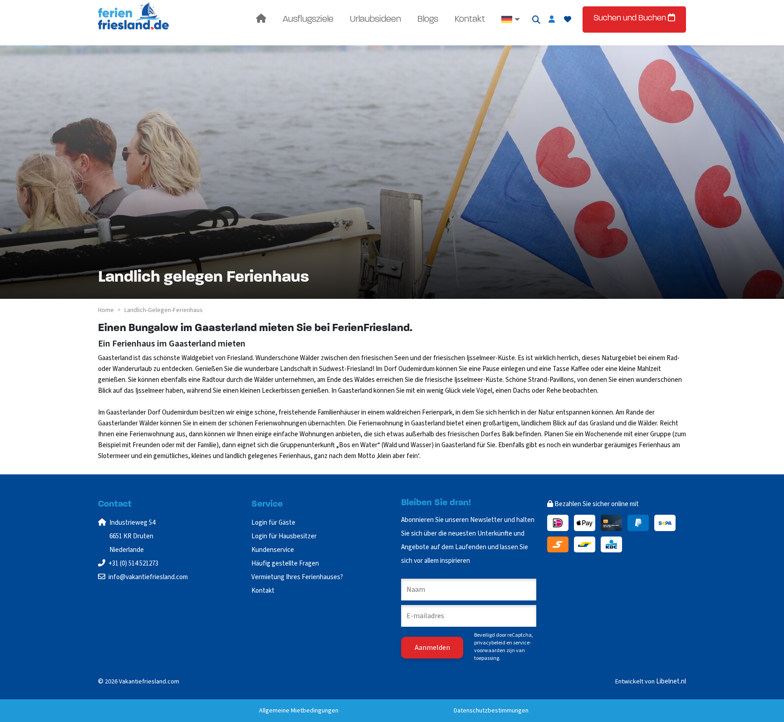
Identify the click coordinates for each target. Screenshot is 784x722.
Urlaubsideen (375, 19)
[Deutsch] (510, 19)
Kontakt (470, 19)
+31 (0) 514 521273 (133, 563)
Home (106, 310)
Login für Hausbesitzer (284, 536)
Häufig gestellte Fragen (285, 563)
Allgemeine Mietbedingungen (298, 710)
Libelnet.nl (671, 681)
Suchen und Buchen (630, 19)
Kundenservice (272, 550)
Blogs (427, 19)
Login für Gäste (273, 522)
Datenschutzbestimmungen (491, 710)
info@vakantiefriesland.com (148, 577)
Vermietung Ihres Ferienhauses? (297, 577)
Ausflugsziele (308, 19)
